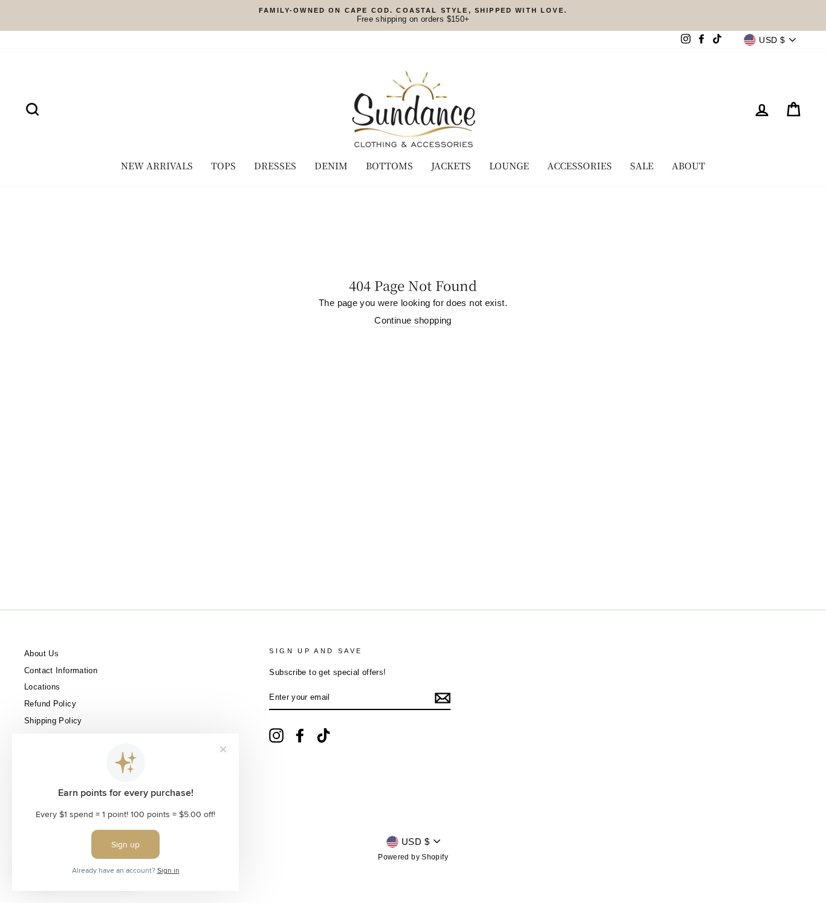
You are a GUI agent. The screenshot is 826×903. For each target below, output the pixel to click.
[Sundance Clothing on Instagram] (276, 735)
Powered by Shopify (413, 857)
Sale (642, 165)
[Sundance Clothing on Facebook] (300, 735)
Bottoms (389, 165)
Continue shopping (412, 320)
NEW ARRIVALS (157, 165)
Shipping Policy (53, 720)
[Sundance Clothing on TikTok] (323, 735)
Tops (223, 165)
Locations (42, 686)
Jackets (451, 165)
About (688, 165)
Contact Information (60, 670)
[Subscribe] (442, 698)
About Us (41, 653)
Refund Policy (50, 703)
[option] (413, 15)
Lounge (509, 165)
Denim (331, 165)
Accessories (579, 165)
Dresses (275, 165)
